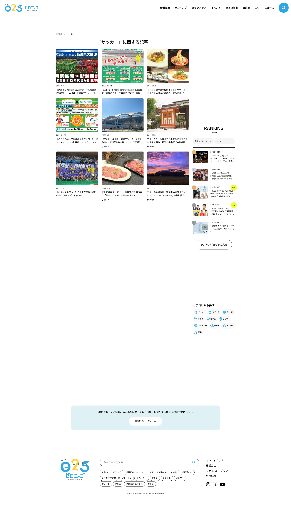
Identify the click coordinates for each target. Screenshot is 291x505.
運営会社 (211, 465)
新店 (119, 484)
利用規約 (211, 475)
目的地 (246, 7)
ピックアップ (199, 7)
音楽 (200, 332)
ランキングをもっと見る (214, 244)
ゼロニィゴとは (214, 460)
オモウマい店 (110, 478)
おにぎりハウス (135, 484)
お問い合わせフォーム (145, 421)
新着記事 (165, 7)
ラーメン (230, 312)
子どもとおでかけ (136, 472)
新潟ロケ (188, 472)
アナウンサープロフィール (164, 472)
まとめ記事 (232, 7)
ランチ (200, 319)
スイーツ (215, 312)
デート (216, 325)
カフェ (213, 319)
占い (257, 7)
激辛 (151, 484)
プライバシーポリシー (218, 470)
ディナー (226, 319)
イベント (216, 7)
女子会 (167, 478)
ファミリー (202, 325)
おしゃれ (230, 325)
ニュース (269, 7)
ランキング (181, 7)
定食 (155, 478)
